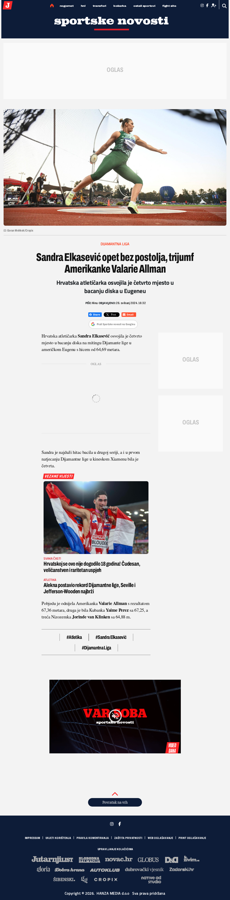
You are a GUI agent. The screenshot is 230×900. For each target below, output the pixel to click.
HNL (83, 5)
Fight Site (169, 5)
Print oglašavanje (192, 838)
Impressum (32, 838)
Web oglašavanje (160, 838)
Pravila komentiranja (93, 838)
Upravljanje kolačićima (115, 849)
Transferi (99, 5)
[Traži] (224, 6)
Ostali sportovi (144, 5)
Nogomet (67, 5)
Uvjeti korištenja (58, 838)
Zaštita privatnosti (128, 838)
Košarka (119, 5)
